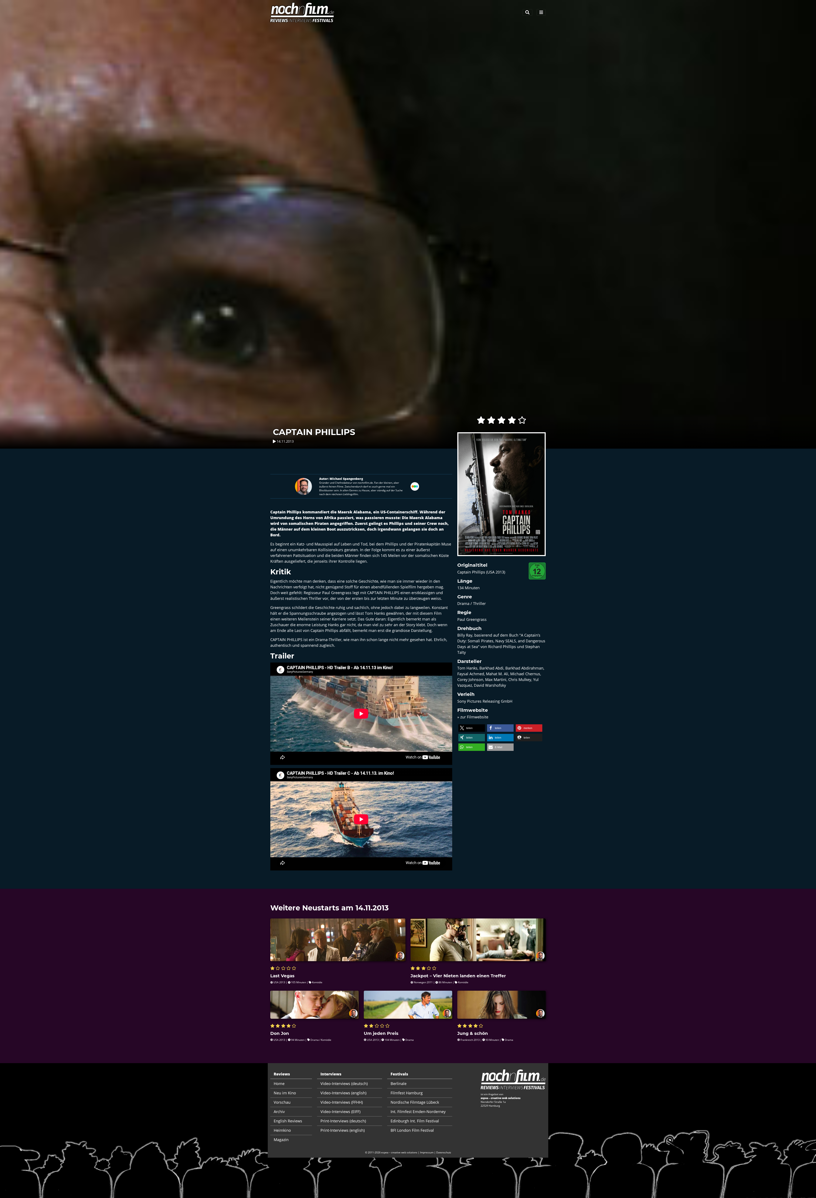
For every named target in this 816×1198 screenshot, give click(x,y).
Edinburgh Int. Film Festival (415, 1120)
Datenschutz (443, 1152)
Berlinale (399, 1083)
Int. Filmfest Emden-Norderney (418, 1111)
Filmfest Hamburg (407, 1092)
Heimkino (282, 1130)
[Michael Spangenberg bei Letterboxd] (415, 485)
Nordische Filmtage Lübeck (415, 1102)
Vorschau (282, 1102)
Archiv (279, 1111)
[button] (471, 728)
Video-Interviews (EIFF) (340, 1111)
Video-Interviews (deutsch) (344, 1083)
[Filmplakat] (501, 496)
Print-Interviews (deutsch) (343, 1120)
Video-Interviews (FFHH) (341, 1102)
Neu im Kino (285, 1092)
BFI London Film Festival (412, 1130)
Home (279, 1083)
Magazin (281, 1139)
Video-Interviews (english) (343, 1092)
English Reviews (288, 1120)
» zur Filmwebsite (472, 716)
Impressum (427, 1152)
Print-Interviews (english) (342, 1130)
